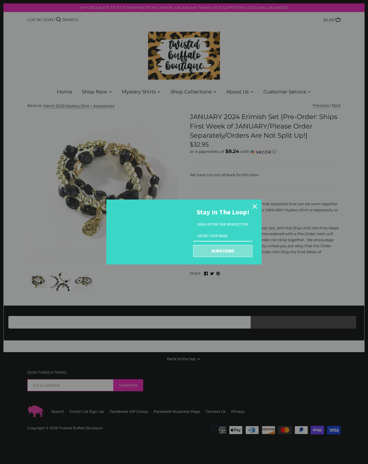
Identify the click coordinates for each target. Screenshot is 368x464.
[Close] (255, 206)
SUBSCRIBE (222, 251)
